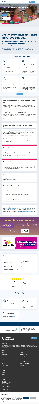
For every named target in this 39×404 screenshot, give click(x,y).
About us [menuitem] (3, 372)
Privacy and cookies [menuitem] (5, 376)
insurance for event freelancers (27, 211)
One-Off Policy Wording (10, 266)
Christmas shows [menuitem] (4, 357)
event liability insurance (15, 129)
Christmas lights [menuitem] (23, 356)
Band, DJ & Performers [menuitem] (24, 354)
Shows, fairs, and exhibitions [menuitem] (25, 363)
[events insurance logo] (5, 2)
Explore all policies (12, 14)
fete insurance (8, 208)
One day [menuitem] (21, 352)
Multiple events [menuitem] (4, 354)
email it (23, 306)
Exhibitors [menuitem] (3, 359)
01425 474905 (5, 389)
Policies (4, 25)
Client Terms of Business (27, 266)
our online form (10, 303)
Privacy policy (3, 401)
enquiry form (14, 316)
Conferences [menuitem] (22, 357)
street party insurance (26, 208)
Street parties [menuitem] (4, 367)
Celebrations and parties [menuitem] (6, 356)
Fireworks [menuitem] (3, 361)
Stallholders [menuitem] (22, 365)
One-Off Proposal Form (10, 262)
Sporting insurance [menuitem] (5, 365)
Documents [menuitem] (3, 374)
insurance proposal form (26, 305)
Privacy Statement (9, 269)
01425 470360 (5, 388)
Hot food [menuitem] (3, 363)
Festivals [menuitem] (21, 359)
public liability (29, 129)
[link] (36, 2)
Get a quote (32, 1)
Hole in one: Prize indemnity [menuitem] (24, 361)
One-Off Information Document (26, 262)
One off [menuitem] (3, 352)
